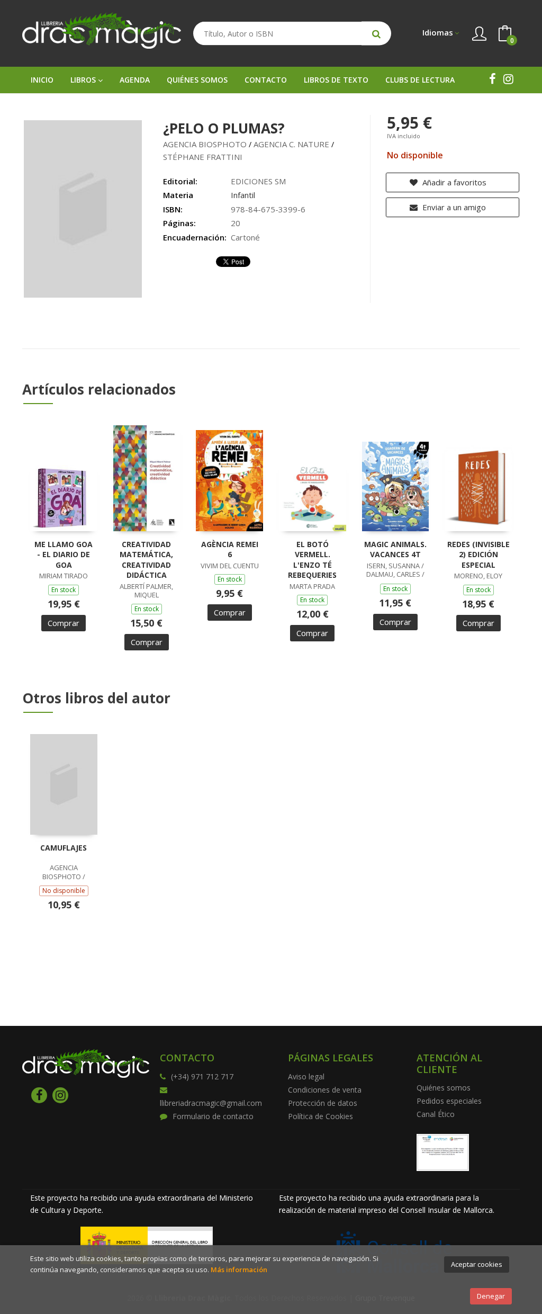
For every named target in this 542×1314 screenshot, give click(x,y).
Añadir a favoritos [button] (453, 182)
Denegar (491, 1296)
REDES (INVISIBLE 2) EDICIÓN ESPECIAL (478, 554)
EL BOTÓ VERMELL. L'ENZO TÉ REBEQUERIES (312, 559)
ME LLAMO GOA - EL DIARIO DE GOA (63, 554)
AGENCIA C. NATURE (291, 144)
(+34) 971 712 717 (202, 1076)
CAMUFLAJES (63, 848)
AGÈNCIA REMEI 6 (229, 549)
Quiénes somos (444, 1088)
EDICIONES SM (258, 181)
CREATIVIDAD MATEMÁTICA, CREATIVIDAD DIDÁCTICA (146, 559)
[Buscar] (376, 34)
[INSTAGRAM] (508, 79)
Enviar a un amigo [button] (453, 207)
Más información (239, 1269)
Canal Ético (436, 1114)
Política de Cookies (320, 1116)
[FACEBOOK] (492, 79)
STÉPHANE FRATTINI (202, 156)
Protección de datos (322, 1103)
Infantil (243, 195)
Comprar (63, 623)
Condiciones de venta (325, 1090)
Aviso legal (306, 1076)
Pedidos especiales (449, 1101)
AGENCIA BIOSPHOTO (205, 144)
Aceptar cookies (476, 1264)
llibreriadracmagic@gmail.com (211, 1103)
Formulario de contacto (213, 1116)
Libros (84, 80)
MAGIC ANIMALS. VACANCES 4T (395, 549)
